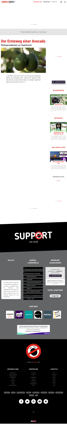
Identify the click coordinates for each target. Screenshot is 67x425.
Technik (54, 382)
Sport (54, 379)
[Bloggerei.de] (33, 421)
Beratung (51, 392)
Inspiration (33, 369)
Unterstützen (21, 392)
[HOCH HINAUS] (33, 412)
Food (54, 372)
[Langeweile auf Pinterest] (46, 401)
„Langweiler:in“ (59, 271)
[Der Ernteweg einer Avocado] (23, 60)
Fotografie (33, 380)
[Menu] (61, 2)
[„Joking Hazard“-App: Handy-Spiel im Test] (58, 127)
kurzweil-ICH (33, 382)
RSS (37, 395)
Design (33, 379)
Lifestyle (54, 369)
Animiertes (33, 372)
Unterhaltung (13, 369)
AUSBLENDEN (35, 24)
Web (54, 385)
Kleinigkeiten (13, 377)
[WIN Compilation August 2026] (58, 156)
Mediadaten (36, 392)
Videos (33, 385)
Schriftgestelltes (33, 383)
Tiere (54, 383)
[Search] (65, 2)
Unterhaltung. (37, 1)
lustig (13, 383)
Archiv (13, 392)
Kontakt (29, 392)
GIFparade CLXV (58, 104)
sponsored (44, 392)
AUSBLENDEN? (35, 208)
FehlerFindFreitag (13, 374)
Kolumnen (54, 374)
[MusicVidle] (29, 314)
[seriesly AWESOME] (19, 314)
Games (12, 382)
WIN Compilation (58, 147)
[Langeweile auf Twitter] (27, 401)
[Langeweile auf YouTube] (40, 401)
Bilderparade (58, 90)
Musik (54, 375)
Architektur (33, 374)
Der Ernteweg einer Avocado (23, 41)
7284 (35, 362)
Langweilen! (55, 296)
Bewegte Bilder (33, 377)
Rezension (58, 118)
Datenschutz (59, 392)
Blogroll (6, 392)
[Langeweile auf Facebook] (21, 401)
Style (54, 380)
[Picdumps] (48, 314)
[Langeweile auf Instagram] (33, 401)
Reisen (54, 377)
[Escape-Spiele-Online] (57, 314)
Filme (13, 379)
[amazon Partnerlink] (10, 314)
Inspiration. (46, 1)
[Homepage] (10, 2)
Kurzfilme (13, 380)
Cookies (32, 395)
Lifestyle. (54, 1)
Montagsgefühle (12, 375)
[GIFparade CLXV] (58, 99)
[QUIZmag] (38, 314)
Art (33, 375)
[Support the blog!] (33, 237)
